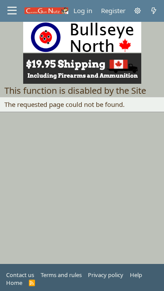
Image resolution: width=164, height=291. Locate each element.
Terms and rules (61, 275)
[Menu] (12, 11)
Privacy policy (105, 275)
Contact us (20, 275)
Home (14, 283)
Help (136, 275)
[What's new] (153, 11)
